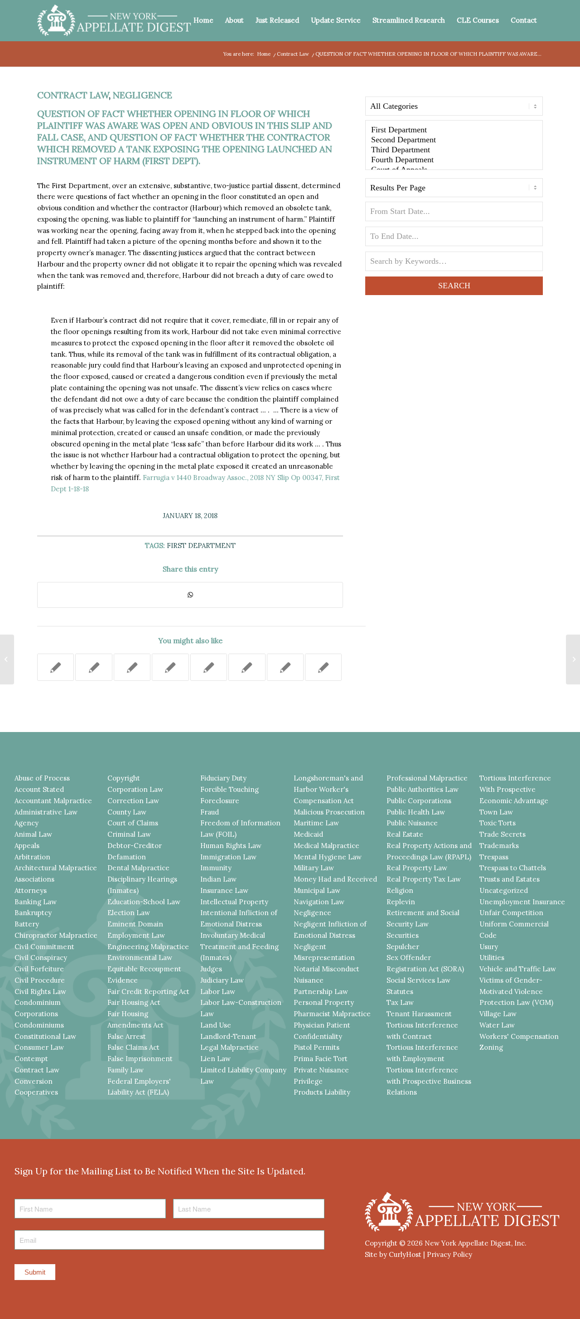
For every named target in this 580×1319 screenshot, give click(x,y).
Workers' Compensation (519, 1036)
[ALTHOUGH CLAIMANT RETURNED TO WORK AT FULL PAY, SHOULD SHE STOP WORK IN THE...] (7, 659)
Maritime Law (316, 823)
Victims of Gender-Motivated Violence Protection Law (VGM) (516, 991)
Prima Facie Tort (321, 1058)
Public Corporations (419, 800)
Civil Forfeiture (39, 969)
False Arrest (126, 1036)
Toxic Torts (497, 823)
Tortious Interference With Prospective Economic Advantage (515, 789)
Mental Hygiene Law (328, 857)
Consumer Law (39, 1047)
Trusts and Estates (509, 879)
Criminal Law (129, 834)
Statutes (400, 991)
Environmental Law (139, 957)
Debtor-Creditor (134, 845)
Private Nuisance (321, 1070)
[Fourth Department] (454, 160)
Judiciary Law (222, 980)
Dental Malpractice (138, 867)
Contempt (31, 1058)
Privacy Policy (449, 1254)
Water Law (497, 1025)
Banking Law (35, 901)
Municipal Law (317, 890)
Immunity (216, 867)
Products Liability (322, 1092)
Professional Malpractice (427, 778)
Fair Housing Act (133, 1002)
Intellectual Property (234, 901)
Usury (488, 946)
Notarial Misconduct (326, 969)
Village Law (498, 1013)
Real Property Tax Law (424, 879)
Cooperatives (36, 1092)
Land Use (215, 1025)
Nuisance (309, 980)
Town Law (496, 812)
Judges (211, 969)
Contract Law (73, 95)
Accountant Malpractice (53, 800)
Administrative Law (45, 812)
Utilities (491, 957)
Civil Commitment (44, 946)
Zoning (491, 1047)
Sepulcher (403, 946)
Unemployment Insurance (522, 901)
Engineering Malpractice (148, 946)
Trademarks (499, 845)
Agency (26, 823)
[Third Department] (454, 150)
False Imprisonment (140, 1058)
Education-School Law (143, 901)
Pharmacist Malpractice (332, 1013)
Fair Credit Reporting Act (148, 991)
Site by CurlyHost (393, 1254)
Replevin (401, 901)
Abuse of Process (42, 778)
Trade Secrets (502, 834)
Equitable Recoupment (144, 969)
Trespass (493, 857)
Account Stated (39, 789)
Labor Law (217, 991)
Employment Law (136, 935)
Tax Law (400, 1002)
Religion (400, 890)
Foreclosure (219, 800)
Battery (26, 924)
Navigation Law (319, 901)
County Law (126, 812)
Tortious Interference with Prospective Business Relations (429, 1081)
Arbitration (32, 857)
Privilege (308, 1081)
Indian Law (218, 879)
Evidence (122, 980)
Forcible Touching (229, 789)
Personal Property (324, 1002)
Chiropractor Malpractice (55, 935)
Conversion (33, 1081)
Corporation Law (135, 789)
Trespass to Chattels (512, 867)
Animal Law (33, 834)
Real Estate (405, 834)
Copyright (123, 778)
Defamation (126, 857)
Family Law (125, 1070)
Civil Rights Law (40, 991)
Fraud (209, 812)
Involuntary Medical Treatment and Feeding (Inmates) (239, 946)
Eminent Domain (135, 924)
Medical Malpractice (326, 845)
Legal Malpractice (229, 1047)
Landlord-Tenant (228, 1036)
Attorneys (30, 890)
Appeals (26, 845)
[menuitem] (203, 20)
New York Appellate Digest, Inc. (476, 1243)
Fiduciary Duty (223, 778)
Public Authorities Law (423, 789)
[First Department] (454, 130)
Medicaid (308, 834)
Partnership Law (321, 991)
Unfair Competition (511, 912)
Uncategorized (503, 890)
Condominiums (39, 1025)
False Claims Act (133, 1047)
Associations (34, 879)
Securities (403, 935)
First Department (201, 545)
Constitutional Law (45, 1036)
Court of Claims (132, 823)
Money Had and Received (335, 879)
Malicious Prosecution (329, 812)
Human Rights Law (230, 845)
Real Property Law (417, 867)
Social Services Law (418, 980)
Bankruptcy (33, 912)
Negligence (142, 95)
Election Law (128, 912)
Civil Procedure (39, 980)
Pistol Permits (316, 1047)
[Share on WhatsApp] (190, 594)
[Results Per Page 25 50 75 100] (454, 190)
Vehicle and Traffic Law (517, 969)
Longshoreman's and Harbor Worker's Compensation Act (328, 789)
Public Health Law (416, 812)
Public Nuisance (412, 823)
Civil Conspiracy (40, 957)
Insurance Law (224, 890)
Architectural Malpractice (55, 867)
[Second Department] (454, 140)
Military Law (314, 867)
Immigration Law (228, 857)
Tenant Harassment (419, 1013)
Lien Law (215, 1058)
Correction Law (133, 800)
